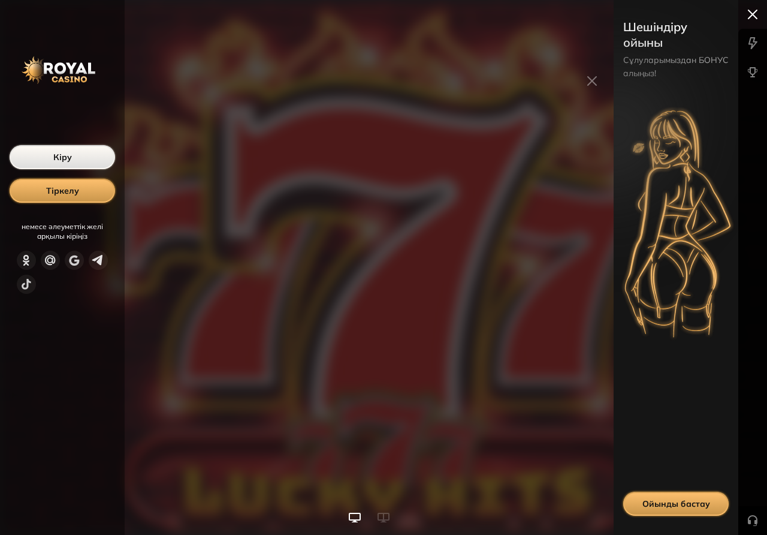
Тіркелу (62, 190)
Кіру (62, 157)
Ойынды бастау (676, 503)
